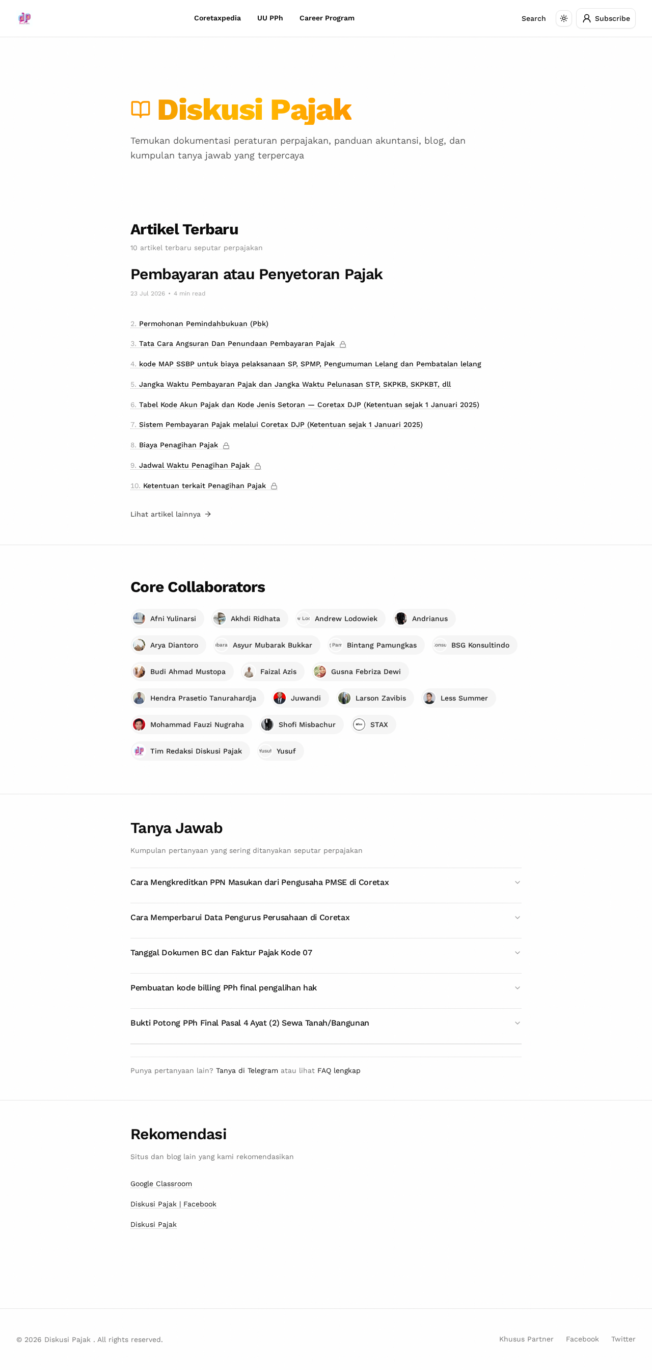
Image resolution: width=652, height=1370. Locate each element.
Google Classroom (161, 1183)
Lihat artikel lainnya (165, 514)
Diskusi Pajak (153, 1224)
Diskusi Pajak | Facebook (173, 1204)
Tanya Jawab (176, 828)
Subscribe (612, 18)
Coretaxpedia (217, 18)
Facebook (582, 1339)
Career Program (327, 18)
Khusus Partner (526, 1339)
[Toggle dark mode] (564, 18)
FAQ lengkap (339, 1070)
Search (534, 18)
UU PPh (270, 18)
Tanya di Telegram (248, 1070)
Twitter (623, 1339)
